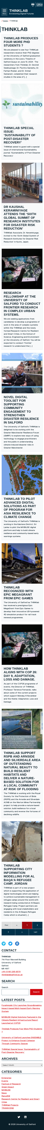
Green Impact (8, 1087)
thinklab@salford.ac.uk (12, 975)
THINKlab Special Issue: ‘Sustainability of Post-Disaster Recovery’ (19, 135)
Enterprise (6, 1078)
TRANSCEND (8, 1108)
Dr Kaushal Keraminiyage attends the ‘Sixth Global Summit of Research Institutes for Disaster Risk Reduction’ (22, 217)
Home (5, 21)
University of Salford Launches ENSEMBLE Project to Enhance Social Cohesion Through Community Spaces (21, 1041)
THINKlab (14, 21)
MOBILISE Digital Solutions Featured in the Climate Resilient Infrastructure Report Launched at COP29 (21, 1020)
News (4, 1093)
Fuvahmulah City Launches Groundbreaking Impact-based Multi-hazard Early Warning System (22, 1008)
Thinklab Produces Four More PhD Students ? (21, 42)
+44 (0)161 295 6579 (11, 972)
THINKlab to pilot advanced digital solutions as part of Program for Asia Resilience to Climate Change (20, 508)
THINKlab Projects (10, 1105)
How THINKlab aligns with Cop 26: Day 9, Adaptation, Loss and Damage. (20, 674)
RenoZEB (6, 1096)
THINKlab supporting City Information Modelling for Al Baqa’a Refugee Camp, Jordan (19, 874)
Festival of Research (11, 1084)
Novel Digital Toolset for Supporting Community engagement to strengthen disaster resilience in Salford (21, 409)
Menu (4, 14)
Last (35, 932)
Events (5, 1081)
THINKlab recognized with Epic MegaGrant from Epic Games (18, 593)
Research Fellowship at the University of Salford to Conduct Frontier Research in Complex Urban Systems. (22, 303)
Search (5, 987)
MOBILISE (6, 1090)
